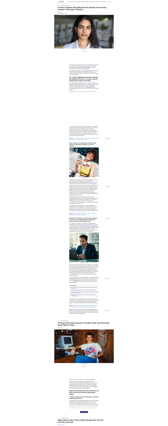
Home (59, 5)
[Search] (108, 2)
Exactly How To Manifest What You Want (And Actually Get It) (83, 290)
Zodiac (70, 1)
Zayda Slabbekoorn (61, 424)
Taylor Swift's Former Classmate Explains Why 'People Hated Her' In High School (84, 288)
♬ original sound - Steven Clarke (90, 91)
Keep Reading (84, 411)
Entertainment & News (84, 1)
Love (67, 1)
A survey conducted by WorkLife (83, 270)
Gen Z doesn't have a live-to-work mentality (79, 70)
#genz (84, 91)
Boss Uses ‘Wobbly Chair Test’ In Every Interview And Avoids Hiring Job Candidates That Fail (84, 292)
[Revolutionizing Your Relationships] (61, 2)
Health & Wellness (92, 1)
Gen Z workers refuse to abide (82, 67)
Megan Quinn (60, 12)
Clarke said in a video (90, 87)
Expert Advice (103, 1)
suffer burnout (77, 280)
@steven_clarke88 (72, 91)
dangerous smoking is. (85, 400)
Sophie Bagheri (60, 327)
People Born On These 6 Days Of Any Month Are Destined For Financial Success (83, 295)
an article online (92, 183)
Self (77, 1)
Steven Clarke (81, 83)
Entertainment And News (65, 5)
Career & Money (97, 1)
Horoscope (74, 1)
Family (79, 1)
